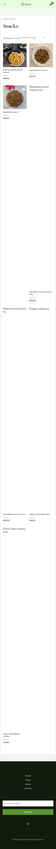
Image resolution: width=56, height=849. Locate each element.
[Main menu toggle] (4, 4)
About (28, 784)
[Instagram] (28, 824)
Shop (28, 780)
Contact (28, 788)
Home (5, 19)
